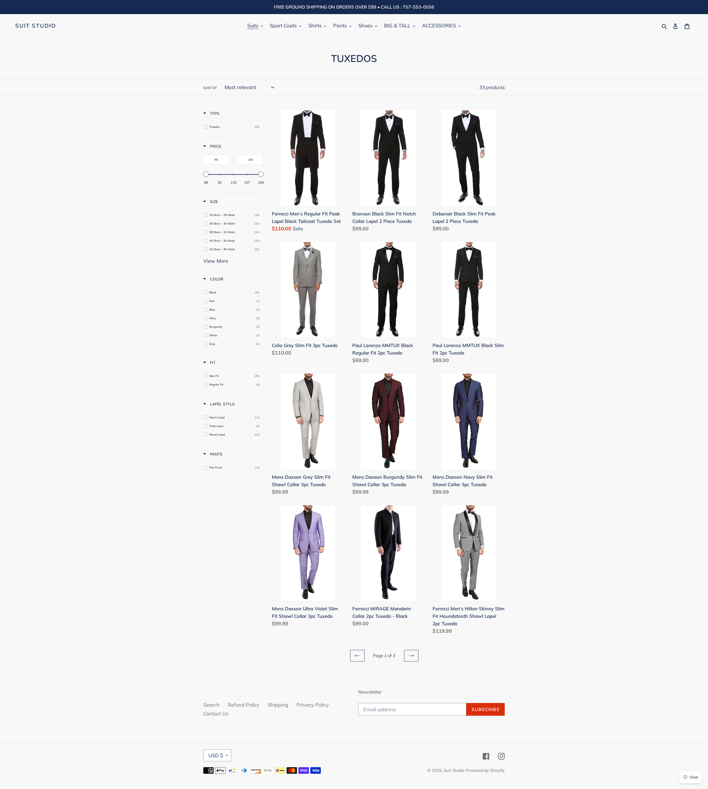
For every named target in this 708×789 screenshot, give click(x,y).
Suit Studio (35, 25)
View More (215, 261)
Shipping (278, 705)
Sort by (210, 88)
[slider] (206, 174)
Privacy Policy (312, 705)
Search (211, 705)
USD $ (216, 755)
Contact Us (215, 713)
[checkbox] (234, 127)
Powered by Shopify (485, 770)
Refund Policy (243, 705)
